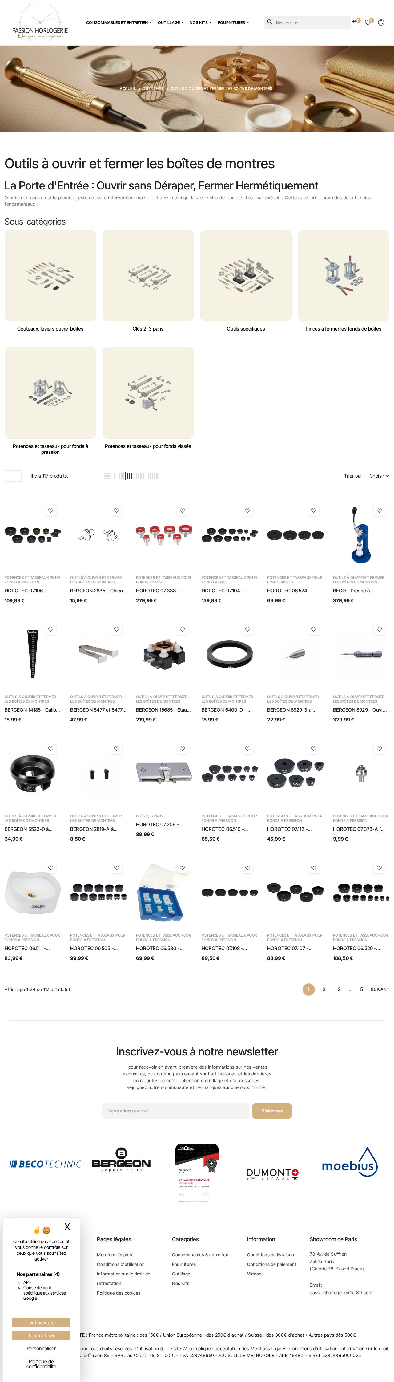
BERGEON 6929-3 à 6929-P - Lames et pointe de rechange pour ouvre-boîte (295, 710)
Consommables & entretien (200, 1254)
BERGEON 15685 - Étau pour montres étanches (161, 710)
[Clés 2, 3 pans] (148, 276)
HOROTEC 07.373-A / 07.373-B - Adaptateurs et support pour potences (361, 829)
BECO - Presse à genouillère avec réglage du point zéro (359, 590)
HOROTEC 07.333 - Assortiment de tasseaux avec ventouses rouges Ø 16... (164, 590)
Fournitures (184, 1264)
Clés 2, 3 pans (148, 329)
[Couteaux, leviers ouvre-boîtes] (50, 276)
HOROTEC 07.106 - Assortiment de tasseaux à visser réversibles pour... (33, 590)
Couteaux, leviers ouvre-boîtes (50, 329)
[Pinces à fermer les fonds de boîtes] (344, 276)
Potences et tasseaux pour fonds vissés (148, 446)
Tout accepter (41, 1322)
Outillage (181, 1273)
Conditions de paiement (271, 1264)
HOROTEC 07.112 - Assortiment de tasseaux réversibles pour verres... (294, 829)
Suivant (380, 989)
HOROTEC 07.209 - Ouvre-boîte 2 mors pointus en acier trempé (161, 824)
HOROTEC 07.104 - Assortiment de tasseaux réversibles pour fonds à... (230, 590)
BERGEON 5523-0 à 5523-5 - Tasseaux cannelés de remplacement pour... (27, 829)
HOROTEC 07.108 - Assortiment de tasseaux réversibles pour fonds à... (230, 948)
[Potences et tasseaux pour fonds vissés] (148, 393)
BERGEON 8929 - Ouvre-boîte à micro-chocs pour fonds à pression (360, 710)
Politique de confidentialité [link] (41, 1363)
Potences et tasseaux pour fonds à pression (50, 449)
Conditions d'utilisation (121, 1264)
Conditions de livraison (270, 1254)
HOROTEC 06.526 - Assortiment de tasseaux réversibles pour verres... (360, 948)
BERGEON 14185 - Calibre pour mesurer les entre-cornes (32, 710)
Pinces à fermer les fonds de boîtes (343, 329)
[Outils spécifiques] (246, 276)
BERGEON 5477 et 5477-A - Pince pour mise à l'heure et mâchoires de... (97, 710)
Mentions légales (114, 1254)
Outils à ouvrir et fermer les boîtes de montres (96, 579)
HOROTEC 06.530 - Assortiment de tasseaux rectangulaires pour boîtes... (163, 948)
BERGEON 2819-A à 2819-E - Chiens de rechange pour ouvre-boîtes (94, 829)
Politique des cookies (119, 1292)
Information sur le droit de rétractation (124, 1278)
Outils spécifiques (246, 329)
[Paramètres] (381, 22)
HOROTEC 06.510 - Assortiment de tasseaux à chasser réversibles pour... (229, 829)
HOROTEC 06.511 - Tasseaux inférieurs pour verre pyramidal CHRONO (32, 948)
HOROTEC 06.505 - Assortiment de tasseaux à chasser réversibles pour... (97, 948)
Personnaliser (41, 1348)
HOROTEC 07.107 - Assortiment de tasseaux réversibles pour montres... (294, 948)
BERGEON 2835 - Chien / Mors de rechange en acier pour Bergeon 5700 (98, 590)
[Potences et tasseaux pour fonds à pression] (50, 393)
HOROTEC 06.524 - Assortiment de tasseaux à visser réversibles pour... (295, 590)
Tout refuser (41, 1335)
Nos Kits (180, 1283)
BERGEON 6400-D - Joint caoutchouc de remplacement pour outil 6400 (228, 710)
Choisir (377, 476)
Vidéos (254, 1273)
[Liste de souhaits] (50, 510)
